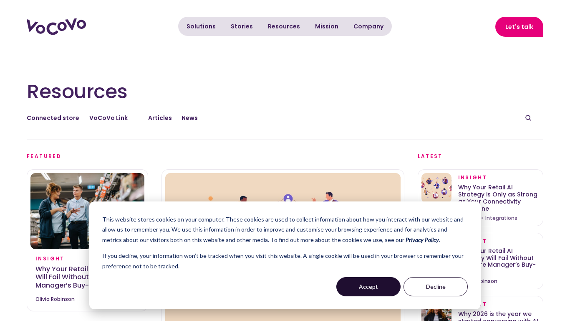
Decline (436, 286)
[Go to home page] (56, 26)
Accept (368, 286)
